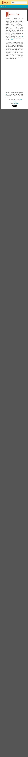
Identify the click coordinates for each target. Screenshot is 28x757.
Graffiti (17, 103)
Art (14, 103)
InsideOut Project (14, 14)
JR (6, 94)
